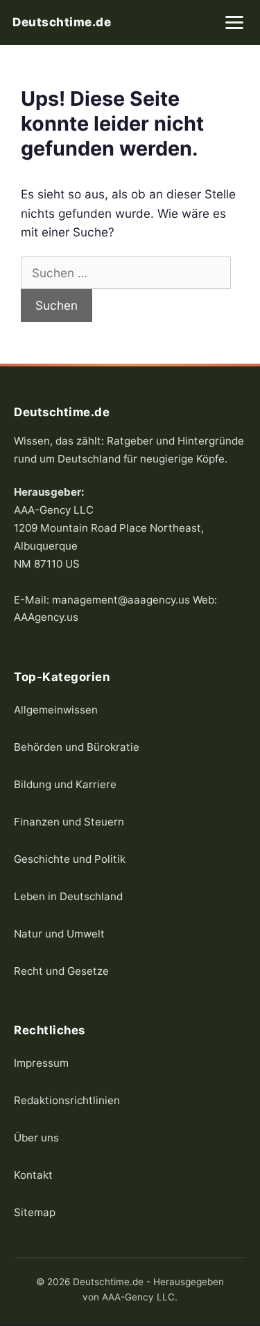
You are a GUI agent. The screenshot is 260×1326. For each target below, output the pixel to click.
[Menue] (234, 22)
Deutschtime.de (61, 22)
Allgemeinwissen (56, 709)
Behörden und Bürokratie (76, 747)
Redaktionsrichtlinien (67, 1100)
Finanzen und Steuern (69, 821)
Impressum (41, 1063)
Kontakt (33, 1175)
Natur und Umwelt (59, 933)
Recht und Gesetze (61, 971)
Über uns (36, 1137)
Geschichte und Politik (69, 859)
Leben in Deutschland (68, 896)
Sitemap (34, 1212)
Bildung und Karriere (65, 784)
